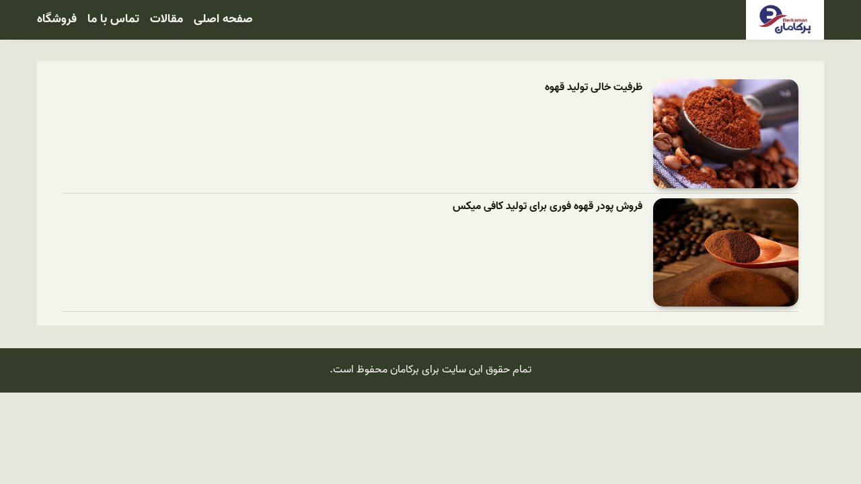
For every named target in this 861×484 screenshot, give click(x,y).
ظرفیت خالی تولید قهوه (593, 87)
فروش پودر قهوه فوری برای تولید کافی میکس (547, 206)
